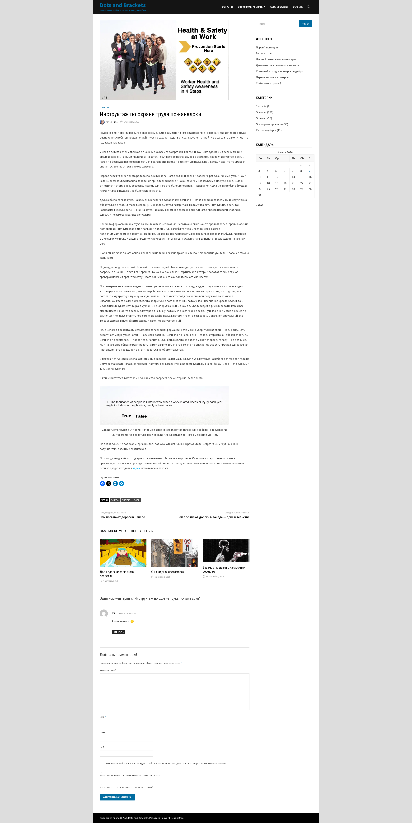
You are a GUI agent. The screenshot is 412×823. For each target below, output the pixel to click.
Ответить (118, 632)
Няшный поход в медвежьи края (276, 59)
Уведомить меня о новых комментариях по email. (130, 775)
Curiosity (261, 106)
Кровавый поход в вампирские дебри (279, 71)
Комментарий (109, 670)
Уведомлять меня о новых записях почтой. (127, 787)
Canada (115, 500)
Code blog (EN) (279, 6)
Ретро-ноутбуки (266, 130)
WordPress (170, 817)
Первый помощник (267, 47)
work (137, 500)
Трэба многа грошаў (268, 83)
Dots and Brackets (123, 5)
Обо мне (298, 6)
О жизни (227, 6)
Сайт (103, 747)
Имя (103, 717)
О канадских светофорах (167, 572)
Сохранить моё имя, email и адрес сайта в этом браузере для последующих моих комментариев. (165, 763)
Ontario (126, 500)
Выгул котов (264, 53)
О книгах (261, 118)
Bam (180, 817)
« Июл (259, 205)
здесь (136, 468)
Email (104, 732)
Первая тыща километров (272, 77)
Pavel (115, 121)
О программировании (251, 6)
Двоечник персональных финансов (278, 65)
